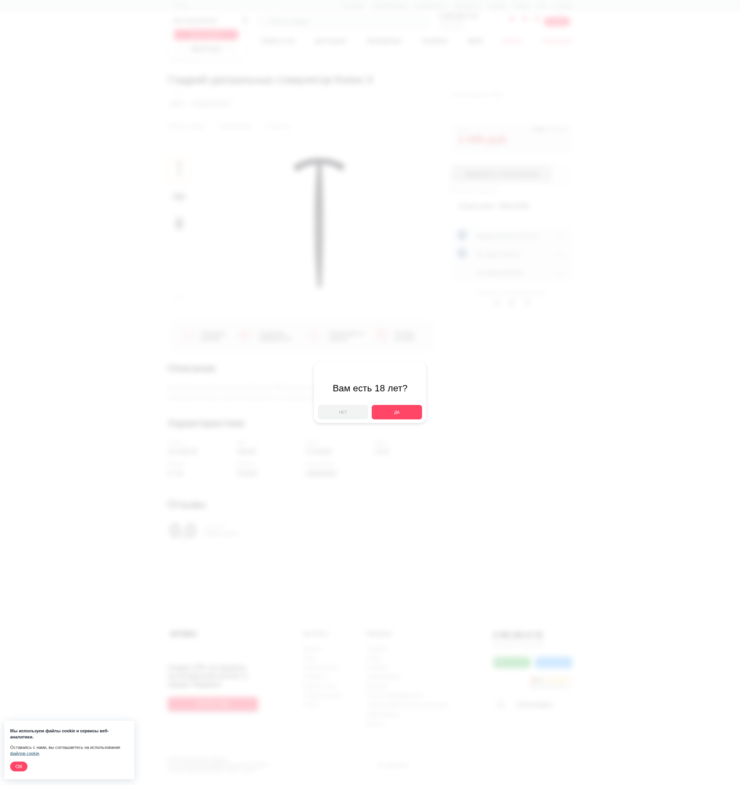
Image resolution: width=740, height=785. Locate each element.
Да (396, 412)
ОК (18, 766)
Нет (343, 412)
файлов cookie (24, 753)
